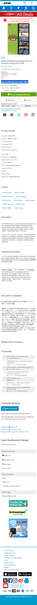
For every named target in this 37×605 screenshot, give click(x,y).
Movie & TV (13, 427)
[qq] (26, 580)
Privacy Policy (9, 550)
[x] (5, 580)
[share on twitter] (4, 114)
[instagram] (15, 580)
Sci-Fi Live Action (6, 66)
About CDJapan (9, 555)
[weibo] (20, 580)
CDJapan (4, 427)
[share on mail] (33, 114)
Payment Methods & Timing (8, 110)
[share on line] (19, 114)
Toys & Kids (14, 432)
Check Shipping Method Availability (11, 109)
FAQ (6, 560)
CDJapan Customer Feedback (14, 558)
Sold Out (13, 90)
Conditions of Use (10, 553)
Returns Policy (9, 562)
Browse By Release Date (9, 496)
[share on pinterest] (25, 114)
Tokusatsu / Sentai (15, 429)
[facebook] (10, 580)
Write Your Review (10, 408)
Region (3, 171)
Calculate (27, 106)
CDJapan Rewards (10, 565)
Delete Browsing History (8, 444)
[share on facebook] (11, 114)
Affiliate (7, 567)
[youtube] (5, 585)
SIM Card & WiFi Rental (12, 570)
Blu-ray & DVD (24, 432)
